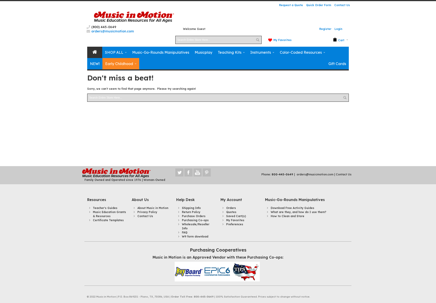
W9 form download (195, 236)
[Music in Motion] (134, 17)
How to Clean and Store (287, 216)
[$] (338, 40)
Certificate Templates (108, 220)
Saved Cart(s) (236, 216)
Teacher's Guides (105, 208)
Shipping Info (191, 208)
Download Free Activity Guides (292, 208)
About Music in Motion (152, 208)
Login (338, 29)
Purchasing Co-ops (195, 220)
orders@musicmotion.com (315, 174)
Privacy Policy (147, 212)
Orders (231, 208)
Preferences (234, 224)
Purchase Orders (194, 216)
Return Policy (191, 212)
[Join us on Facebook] (188, 172)
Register (325, 29)
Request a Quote (291, 5)
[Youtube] (198, 172)
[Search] (257, 40)
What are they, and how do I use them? (298, 212)
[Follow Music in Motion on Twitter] (179, 172)
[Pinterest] (207, 172)
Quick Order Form (318, 5)
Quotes (231, 212)
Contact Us (342, 5)
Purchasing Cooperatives (218, 250)
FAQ (184, 232)
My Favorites (282, 40)
